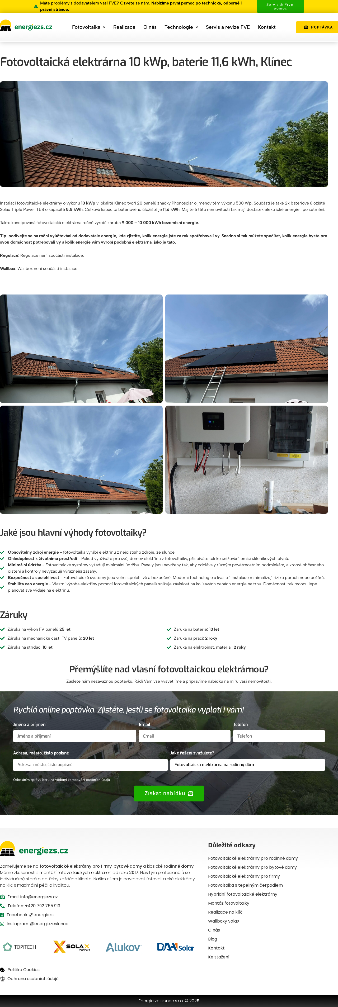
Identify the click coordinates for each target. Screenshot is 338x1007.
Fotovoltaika (86, 27)
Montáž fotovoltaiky (228, 903)
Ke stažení (218, 957)
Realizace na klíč (225, 912)
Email (144, 724)
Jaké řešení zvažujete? (192, 753)
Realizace (124, 27)
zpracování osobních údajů (89, 780)
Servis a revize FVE (228, 27)
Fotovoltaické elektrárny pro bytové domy (252, 867)
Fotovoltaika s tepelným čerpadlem (245, 885)
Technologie (179, 27)
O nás (150, 27)
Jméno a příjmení (29, 724)
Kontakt (267, 27)
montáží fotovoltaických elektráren (75, 873)
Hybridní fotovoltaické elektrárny (242, 894)
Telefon (240, 724)
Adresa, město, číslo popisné (41, 753)
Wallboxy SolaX (224, 921)
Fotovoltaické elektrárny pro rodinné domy (253, 858)
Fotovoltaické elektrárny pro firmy (244, 876)
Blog (212, 939)
